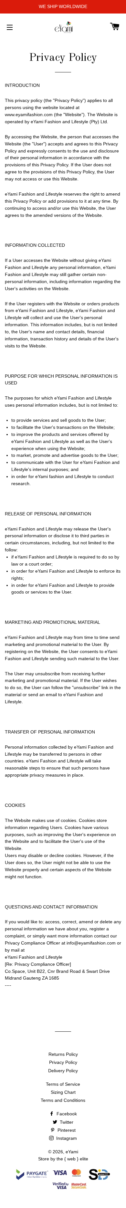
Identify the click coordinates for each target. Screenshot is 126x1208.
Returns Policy (63, 1054)
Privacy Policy (63, 1062)
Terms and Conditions (63, 1100)
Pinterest (66, 1130)
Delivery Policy (63, 1070)
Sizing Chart (63, 1092)
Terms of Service (63, 1084)
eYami (72, 1151)
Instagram (66, 1138)
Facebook (66, 1113)
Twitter (65, 1122)
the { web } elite (72, 1158)
